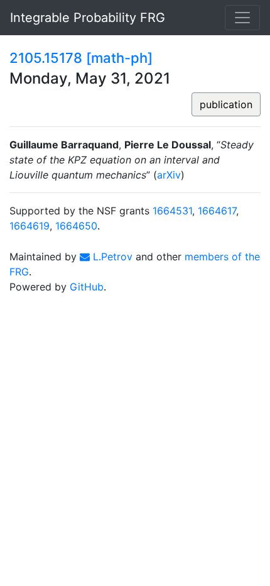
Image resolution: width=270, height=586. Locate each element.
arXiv (169, 175)
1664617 (217, 210)
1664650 (76, 225)
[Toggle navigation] (242, 17)
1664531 (172, 210)
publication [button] (226, 104)
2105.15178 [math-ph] (81, 58)
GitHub (87, 286)
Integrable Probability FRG (87, 17)
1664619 (29, 225)
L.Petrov (111, 256)
